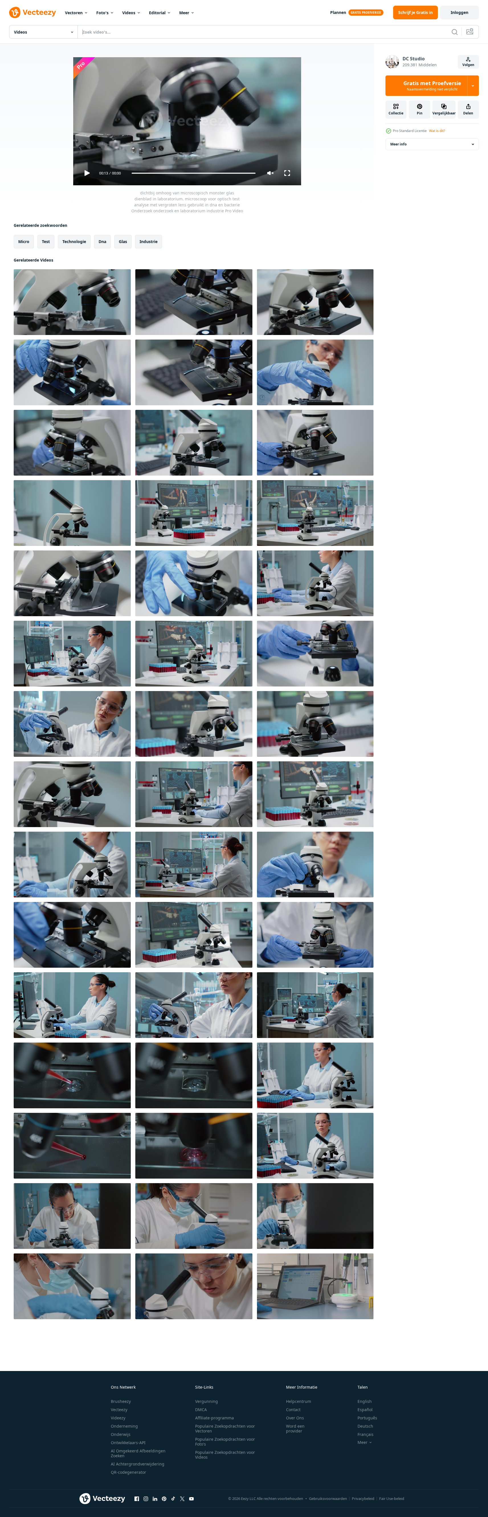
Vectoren (74, 12)
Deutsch (365, 1426)
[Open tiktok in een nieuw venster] (173, 1498)
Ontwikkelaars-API (128, 1442)
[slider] (193, 173)
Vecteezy (119, 1409)
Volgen (468, 64)
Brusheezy (121, 1401)
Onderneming (124, 1426)
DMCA (201, 1409)
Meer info (398, 144)
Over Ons (295, 1418)
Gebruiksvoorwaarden (328, 1498)
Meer (184, 12)
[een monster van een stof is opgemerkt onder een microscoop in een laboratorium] (315, 1286)
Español (365, 1409)
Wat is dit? (437, 130)
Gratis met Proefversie (432, 86)
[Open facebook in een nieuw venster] (136, 1498)
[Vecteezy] (32, 12)
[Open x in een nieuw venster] (182, 1498)
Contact (293, 1409)
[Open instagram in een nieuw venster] (146, 1498)
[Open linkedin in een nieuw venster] (155, 1498)
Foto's (102, 12)
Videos (128, 12)
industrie (149, 241)
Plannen (338, 12)
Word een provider (295, 1428)
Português (367, 1418)
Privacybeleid (363, 1498)
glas (123, 241)
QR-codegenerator (128, 1472)
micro (23, 241)
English (365, 1401)
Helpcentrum (298, 1401)
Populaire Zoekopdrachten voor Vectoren (225, 1428)
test (46, 241)
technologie (74, 241)
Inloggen (459, 12)
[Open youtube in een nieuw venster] (191, 1498)
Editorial (157, 12)
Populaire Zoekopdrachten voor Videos (225, 1455)
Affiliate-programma (214, 1418)
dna (102, 241)
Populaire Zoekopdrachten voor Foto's (225, 1441)
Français (365, 1434)
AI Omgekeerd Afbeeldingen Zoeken (138, 1453)
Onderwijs (120, 1434)
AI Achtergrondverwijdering (137, 1464)
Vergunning (206, 1401)
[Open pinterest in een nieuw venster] (164, 1498)
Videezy (118, 1418)
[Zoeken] (454, 31)
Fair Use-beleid (391, 1498)
